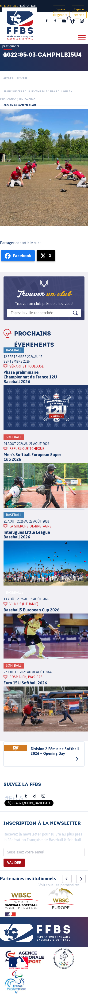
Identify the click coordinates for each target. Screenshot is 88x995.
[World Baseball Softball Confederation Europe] (61, 899)
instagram (81, 21)
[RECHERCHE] (69, 19)
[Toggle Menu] (82, 37)
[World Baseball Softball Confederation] (21, 902)
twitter (55, 21)
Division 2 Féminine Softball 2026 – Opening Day (55, 751)
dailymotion (34, 796)
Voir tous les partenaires (59, 885)
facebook (46, 21)
